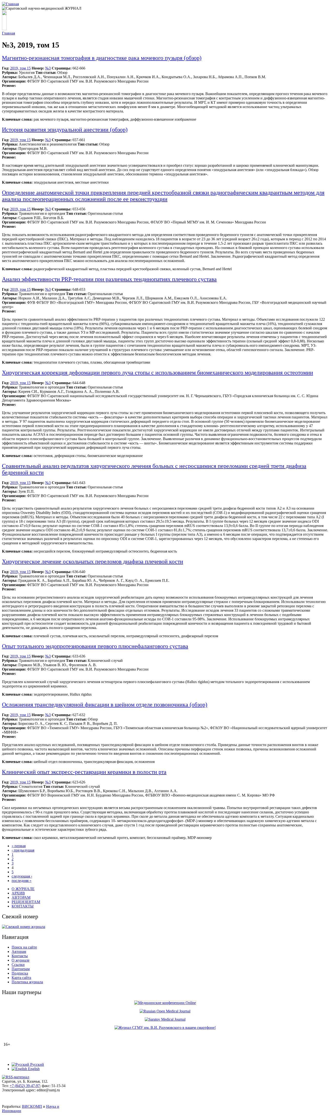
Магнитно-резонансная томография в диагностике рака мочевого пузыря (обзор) (101, 58)
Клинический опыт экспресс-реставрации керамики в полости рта (84, 772)
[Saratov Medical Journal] (165, 1019)
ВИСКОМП (32, 1106)
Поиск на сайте (24, 947)
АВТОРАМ (21, 897)
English (33, 1069)
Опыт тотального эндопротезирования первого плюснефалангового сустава (95, 646)
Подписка (20, 973)
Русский (36, 1064)
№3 (48, 68)
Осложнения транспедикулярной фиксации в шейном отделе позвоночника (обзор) (104, 704)
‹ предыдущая (23, 850)
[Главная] (10, 4)
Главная (8, 33)
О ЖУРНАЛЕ (23, 889)
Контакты (20, 956)
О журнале (20, 960)
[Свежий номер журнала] (23, 927)
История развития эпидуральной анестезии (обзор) (65, 129)
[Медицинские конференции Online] (165, 1003)
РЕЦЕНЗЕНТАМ (26, 902)
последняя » (21, 881)
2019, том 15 (20, 68)
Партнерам (21, 969)
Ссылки (18, 965)
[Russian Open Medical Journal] (165, 1011)
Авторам (19, 951)
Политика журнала (27, 982)
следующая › (22, 876)
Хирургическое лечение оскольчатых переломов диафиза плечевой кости (92, 561)
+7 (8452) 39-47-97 (25, 1086)
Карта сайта (21, 978)
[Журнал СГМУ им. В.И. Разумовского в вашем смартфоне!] (165, 1027)
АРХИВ (18, 893)
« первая (19, 846)
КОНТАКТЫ (23, 906)
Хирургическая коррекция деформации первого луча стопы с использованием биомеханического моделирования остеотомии (157, 372)
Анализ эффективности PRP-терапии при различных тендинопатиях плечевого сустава (109, 279)
